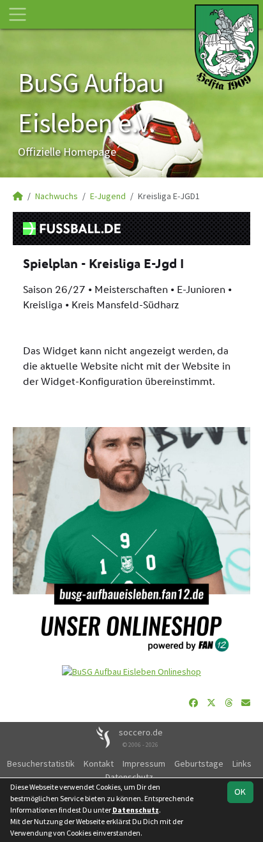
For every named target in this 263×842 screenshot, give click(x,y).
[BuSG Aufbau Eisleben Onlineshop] (131, 671)
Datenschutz (135, 810)
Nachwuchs (56, 196)
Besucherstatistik (41, 763)
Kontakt (99, 763)
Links (242, 763)
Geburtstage (198, 763)
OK (240, 791)
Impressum (144, 763)
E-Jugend (108, 196)
